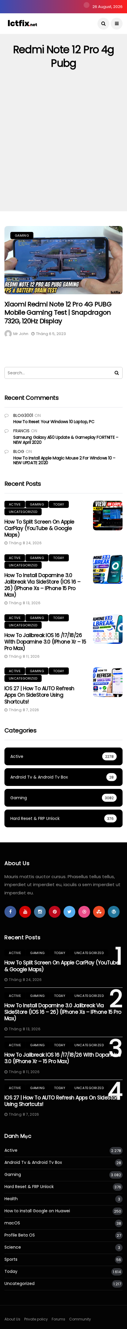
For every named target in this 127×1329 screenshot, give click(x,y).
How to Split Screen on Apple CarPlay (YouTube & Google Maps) (39, 528)
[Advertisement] (63, 144)
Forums (58, 1319)
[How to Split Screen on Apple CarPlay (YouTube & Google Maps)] (108, 515)
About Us (12, 1319)
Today (58, 504)
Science (12, 1247)
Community (80, 1319)
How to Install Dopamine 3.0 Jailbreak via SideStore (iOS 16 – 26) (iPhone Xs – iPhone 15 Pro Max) (42, 585)
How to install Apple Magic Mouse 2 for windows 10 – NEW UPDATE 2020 (64, 460)
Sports (10, 1259)
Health (11, 1198)
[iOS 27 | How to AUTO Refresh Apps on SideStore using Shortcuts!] (108, 682)
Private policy (36, 1319)
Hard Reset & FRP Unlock (29, 1186)
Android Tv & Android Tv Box (33, 1162)
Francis (21, 431)
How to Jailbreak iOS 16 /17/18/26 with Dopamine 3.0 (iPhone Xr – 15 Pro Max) (45, 642)
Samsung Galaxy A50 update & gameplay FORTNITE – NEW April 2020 (65, 439)
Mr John (20, 334)
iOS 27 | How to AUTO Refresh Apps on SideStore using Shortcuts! (39, 695)
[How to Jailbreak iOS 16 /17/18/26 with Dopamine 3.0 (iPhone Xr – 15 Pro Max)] (108, 629)
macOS (12, 1223)
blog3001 (23, 415)
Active (15, 504)
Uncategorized (23, 511)
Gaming (22, 235)
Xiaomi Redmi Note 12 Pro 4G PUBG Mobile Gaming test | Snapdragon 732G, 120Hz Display (57, 313)
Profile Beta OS (19, 1235)
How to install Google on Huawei (37, 1210)
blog (18, 451)
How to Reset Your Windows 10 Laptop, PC (54, 422)
